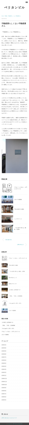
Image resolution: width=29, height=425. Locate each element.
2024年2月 (4, 344)
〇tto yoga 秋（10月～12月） (15, 303)
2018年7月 (4, 393)
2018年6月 (4, 396)
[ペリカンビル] (14, 6)
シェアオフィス (18, 218)
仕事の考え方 (20, 244)
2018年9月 (4, 387)
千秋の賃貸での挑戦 (19, 209)
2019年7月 (4, 357)
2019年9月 (4, 351)
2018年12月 (4, 378)
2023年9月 (4, 348)
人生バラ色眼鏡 (18, 199)
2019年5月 (4, 363)
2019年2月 (4, 372)
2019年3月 (4, 369)
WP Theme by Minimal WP (17, 423)
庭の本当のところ (13, 277)
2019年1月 (4, 375)
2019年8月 (4, 354)
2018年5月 (4, 399)
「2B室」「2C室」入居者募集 (15, 296)
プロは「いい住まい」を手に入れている (18, 258)
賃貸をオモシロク (13, 283)
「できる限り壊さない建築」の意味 (17, 271)
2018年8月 (4, 390)
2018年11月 (4, 381)
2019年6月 (4, 360)
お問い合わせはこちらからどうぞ (9, 417)
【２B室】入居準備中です (14, 289)
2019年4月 (4, 366)
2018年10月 (4, 384)
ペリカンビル (9, 423)
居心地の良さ (8, 239)
